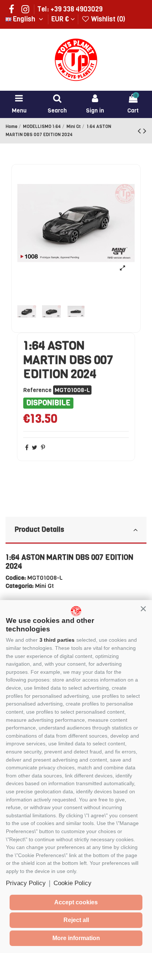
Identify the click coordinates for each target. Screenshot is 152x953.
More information (76, 938)
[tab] (76, 530)
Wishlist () (107, 19)
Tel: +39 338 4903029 (70, 9)
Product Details (39, 529)
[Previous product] (140, 131)
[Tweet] (34, 447)
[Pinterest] (43, 447)
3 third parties (57, 640)
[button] (143, 609)
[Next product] (144, 131)
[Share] (26, 447)
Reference (37, 390)
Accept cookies (76, 902)
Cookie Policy (72, 883)
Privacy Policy (26, 883)
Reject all (76, 920)
